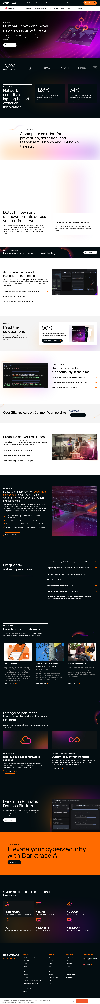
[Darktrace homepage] (9, 3)
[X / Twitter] (8, 958)
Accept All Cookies (82, 1001)
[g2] (14, 958)
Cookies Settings (70, 1001)
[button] (29, 3)
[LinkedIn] (4, 958)
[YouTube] (11, 958)
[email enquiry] (18, 958)
